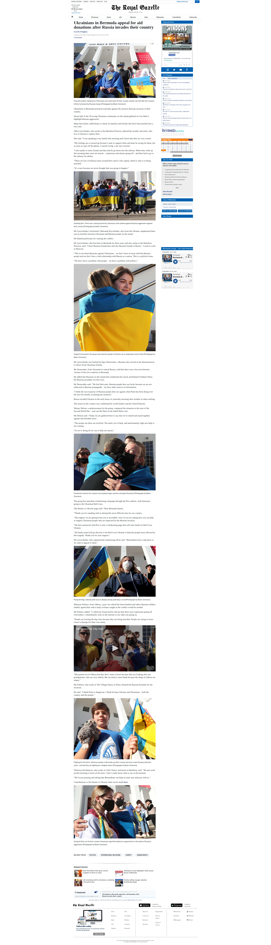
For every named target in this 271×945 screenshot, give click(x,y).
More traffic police (170, 174)
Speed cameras (169, 182)
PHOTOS (92, 1)
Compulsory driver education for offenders (177, 169)
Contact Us (145, 916)
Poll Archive (167, 194)
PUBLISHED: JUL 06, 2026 (169, 271)
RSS (105, 1)
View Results (167, 191)
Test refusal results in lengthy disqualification (175, 125)
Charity (129, 855)
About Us (145, 911)
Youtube (190, 911)
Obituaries (160, 17)
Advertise (145, 924)
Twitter (177, 916)
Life (120, 17)
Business (94, 17)
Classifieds (176, 17)
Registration (159, 911)
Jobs (146, 17)
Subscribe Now (75, 13)
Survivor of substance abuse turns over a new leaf (177, 89)
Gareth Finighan (80, 32)
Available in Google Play (187, 905)
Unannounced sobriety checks (173, 184)
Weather (126, 920)
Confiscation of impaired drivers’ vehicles (177, 172)
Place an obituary (185, 211)
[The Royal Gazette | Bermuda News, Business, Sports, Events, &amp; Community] (135, 7)
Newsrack (127, 928)
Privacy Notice (158, 917)
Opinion (133, 17)
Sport (109, 17)
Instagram (178, 920)
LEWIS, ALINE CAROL (169, 204)
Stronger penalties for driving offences (176, 177)
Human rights (142, 855)
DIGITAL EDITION (76, 1)
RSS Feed (191, 916)
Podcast (190, 920)
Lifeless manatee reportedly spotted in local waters (177, 100)
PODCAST (100, 1)
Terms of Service (131, 900)
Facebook (177, 911)
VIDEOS (85, 1)
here (125, 782)
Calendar (127, 924)
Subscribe (193, 17)
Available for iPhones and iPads (156, 905)
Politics (92, 855)
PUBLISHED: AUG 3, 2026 (169, 252)
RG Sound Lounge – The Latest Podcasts (178, 248)
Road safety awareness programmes (175, 179)
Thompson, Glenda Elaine (169, 207)
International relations (110, 855)
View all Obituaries (169, 211)
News (81, 17)
